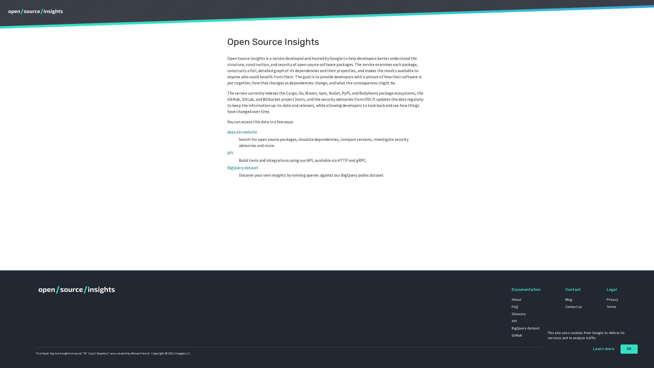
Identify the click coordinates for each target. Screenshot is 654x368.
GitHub (517, 335)
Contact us (573, 306)
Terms (611, 306)
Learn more (603, 349)
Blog (569, 299)
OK (629, 349)
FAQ (515, 306)
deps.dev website (242, 131)
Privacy (612, 299)
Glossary (519, 314)
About (516, 299)
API (230, 152)
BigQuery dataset (242, 167)
